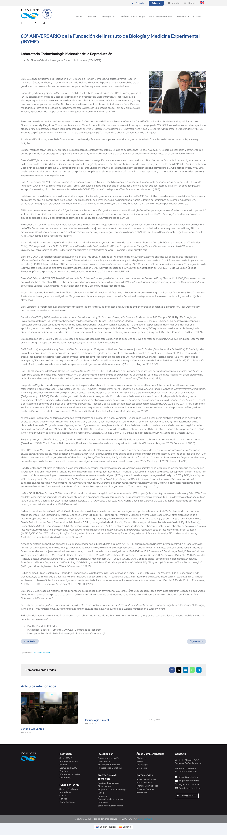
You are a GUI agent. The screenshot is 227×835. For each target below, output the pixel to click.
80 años (38, 652)
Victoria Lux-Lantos (32, 728)
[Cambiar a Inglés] (202, 3)
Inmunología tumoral (97, 720)
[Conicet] (29, 753)
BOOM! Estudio (145, 818)
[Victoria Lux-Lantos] (49, 693)
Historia (46, 652)
